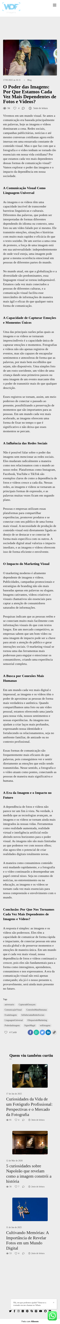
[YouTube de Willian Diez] (40, 1311)
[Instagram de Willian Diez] (18, 1311)
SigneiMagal (29, 1025)
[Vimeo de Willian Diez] (36, 1311)
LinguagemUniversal (14, 1020)
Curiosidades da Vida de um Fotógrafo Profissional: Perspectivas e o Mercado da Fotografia (29, 1107)
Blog (29, 80)
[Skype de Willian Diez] (32, 1311)
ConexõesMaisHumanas (36, 1010)
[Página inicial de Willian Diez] (11, 8)
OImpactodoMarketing (37, 1020)
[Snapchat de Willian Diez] (45, 1311)
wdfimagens (45, 1025)
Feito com (30, 1321)
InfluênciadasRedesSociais (32, 1015)
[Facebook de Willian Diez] (14, 1311)
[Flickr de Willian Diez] (23, 1311)
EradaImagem (11, 1015)
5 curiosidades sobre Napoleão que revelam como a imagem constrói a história (28, 1173)
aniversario (9, 1004)
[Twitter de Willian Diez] (10, 1311)
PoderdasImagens (12, 1025)
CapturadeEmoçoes (27, 1004)
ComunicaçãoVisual (13, 1010)
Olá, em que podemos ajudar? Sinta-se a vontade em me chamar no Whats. (29, 1303)
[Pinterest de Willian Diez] (27, 1311)
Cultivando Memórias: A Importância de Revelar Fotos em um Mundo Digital (27, 1240)
